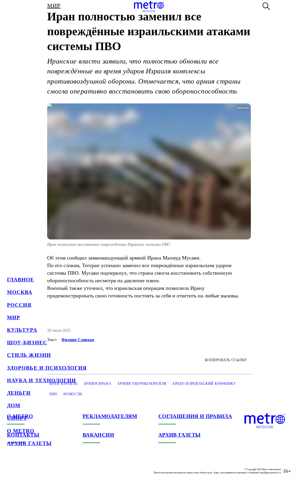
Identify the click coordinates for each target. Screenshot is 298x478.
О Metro (21, 431)
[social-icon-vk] (11, 466)
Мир (13, 317)
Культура (22, 330)
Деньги (19, 393)
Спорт (17, 418)
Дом (13, 405)
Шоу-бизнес (27, 342)
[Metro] (149, 6)
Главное (20, 280)
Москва (19, 292)
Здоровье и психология (47, 368)
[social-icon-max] (46, 466)
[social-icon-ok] (35, 466)
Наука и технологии (41, 380)
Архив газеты (29, 443)
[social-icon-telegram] (23, 466)
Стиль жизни (29, 355)
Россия (19, 305)
